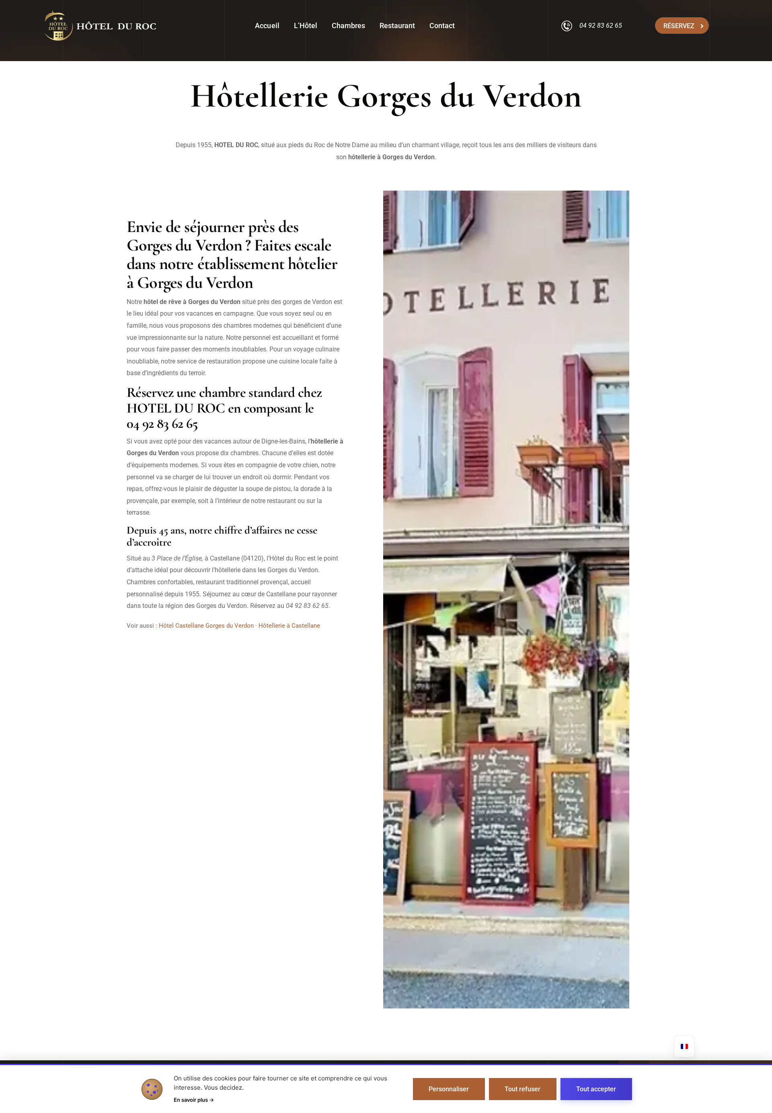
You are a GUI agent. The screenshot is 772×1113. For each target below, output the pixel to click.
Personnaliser (449, 1089)
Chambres (348, 25)
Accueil (267, 25)
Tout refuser (522, 1089)
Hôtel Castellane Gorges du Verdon (206, 625)
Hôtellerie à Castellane (289, 625)
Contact (442, 25)
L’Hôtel (305, 25)
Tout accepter (596, 1089)
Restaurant (397, 25)
